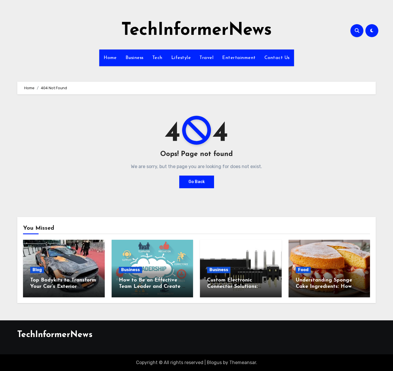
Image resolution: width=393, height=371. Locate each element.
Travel (206, 58)
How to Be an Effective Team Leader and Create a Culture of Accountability (152, 286)
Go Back (196, 181)
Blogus (214, 362)
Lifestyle (181, 58)
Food (303, 269)
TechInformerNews (196, 30)
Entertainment (239, 58)
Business (134, 58)
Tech (157, 58)
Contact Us (277, 58)
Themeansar (242, 362)
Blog (37, 269)
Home (110, 58)
